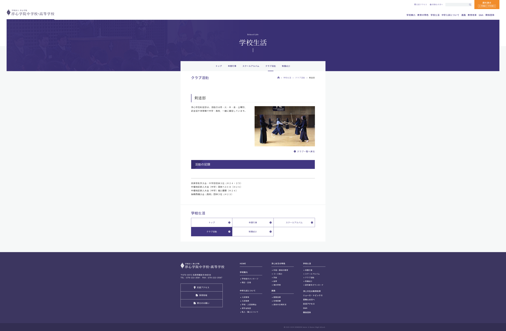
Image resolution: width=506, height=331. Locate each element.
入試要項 (245, 297)
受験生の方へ (437, 4)
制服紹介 (286, 66)
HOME (243, 263)
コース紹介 (278, 274)
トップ (219, 66)
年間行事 (232, 66)
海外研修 (277, 285)
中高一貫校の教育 (280, 270)
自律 (275, 281)
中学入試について (248, 291)
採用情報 (203, 295)
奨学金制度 (246, 308)
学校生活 (287, 78)
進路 (273, 291)
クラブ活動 (300, 78)
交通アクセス (421, 4)
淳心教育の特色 (278, 263)
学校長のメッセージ (250, 279)
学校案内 (244, 272)
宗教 (275, 277)
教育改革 (472, 15)
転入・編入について (250, 312)
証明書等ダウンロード (314, 285)
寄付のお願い (203, 303)
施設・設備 (246, 282)
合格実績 (277, 301)
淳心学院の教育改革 (312, 291)
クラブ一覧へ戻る (306, 151)
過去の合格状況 (279, 304)
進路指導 (277, 297)
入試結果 (245, 301)
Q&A (481, 15)
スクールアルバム (250, 66)
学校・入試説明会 (249, 304)
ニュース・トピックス (313, 295)
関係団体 (489, 15)
